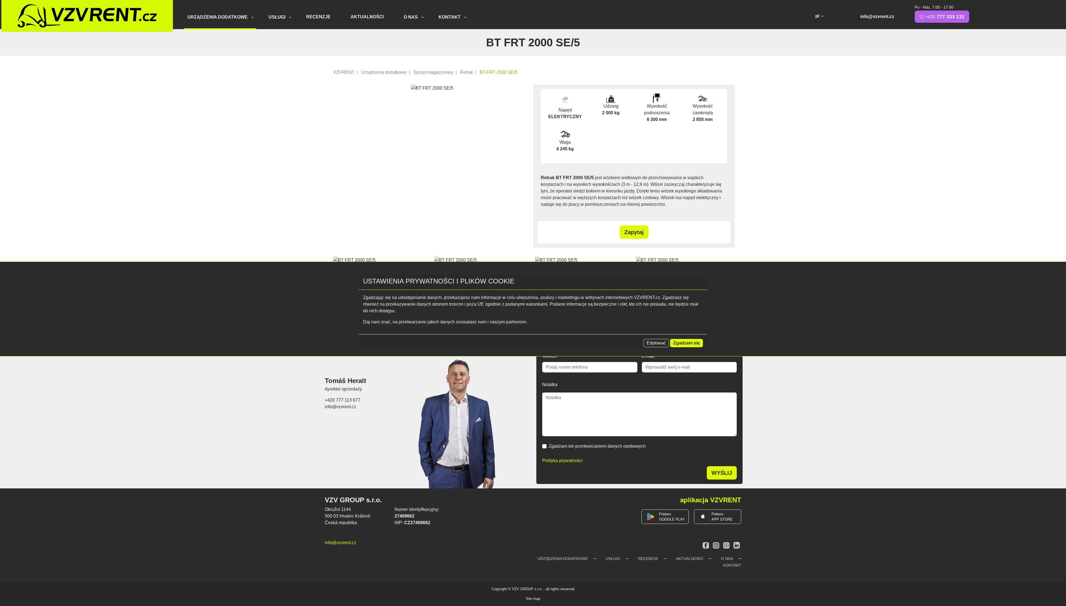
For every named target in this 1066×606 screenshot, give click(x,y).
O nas (411, 17)
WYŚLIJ (721, 473)
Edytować (656, 343)
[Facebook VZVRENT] (706, 544)
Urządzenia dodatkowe (218, 17)
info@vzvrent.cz (877, 16)
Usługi (277, 17)
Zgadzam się (686, 343)
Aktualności (367, 16)
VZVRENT (344, 72)
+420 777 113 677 (342, 400)
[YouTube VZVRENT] (727, 544)
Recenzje (318, 16)
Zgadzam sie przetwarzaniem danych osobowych (597, 446)
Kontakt (450, 17)
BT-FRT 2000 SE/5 (498, 72)
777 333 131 (944, 16)
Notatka (549, 384)
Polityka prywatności (562, 460)
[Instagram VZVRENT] (716, 544)
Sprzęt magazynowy (433, 72)
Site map (533, 599)
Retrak (466, 72)
